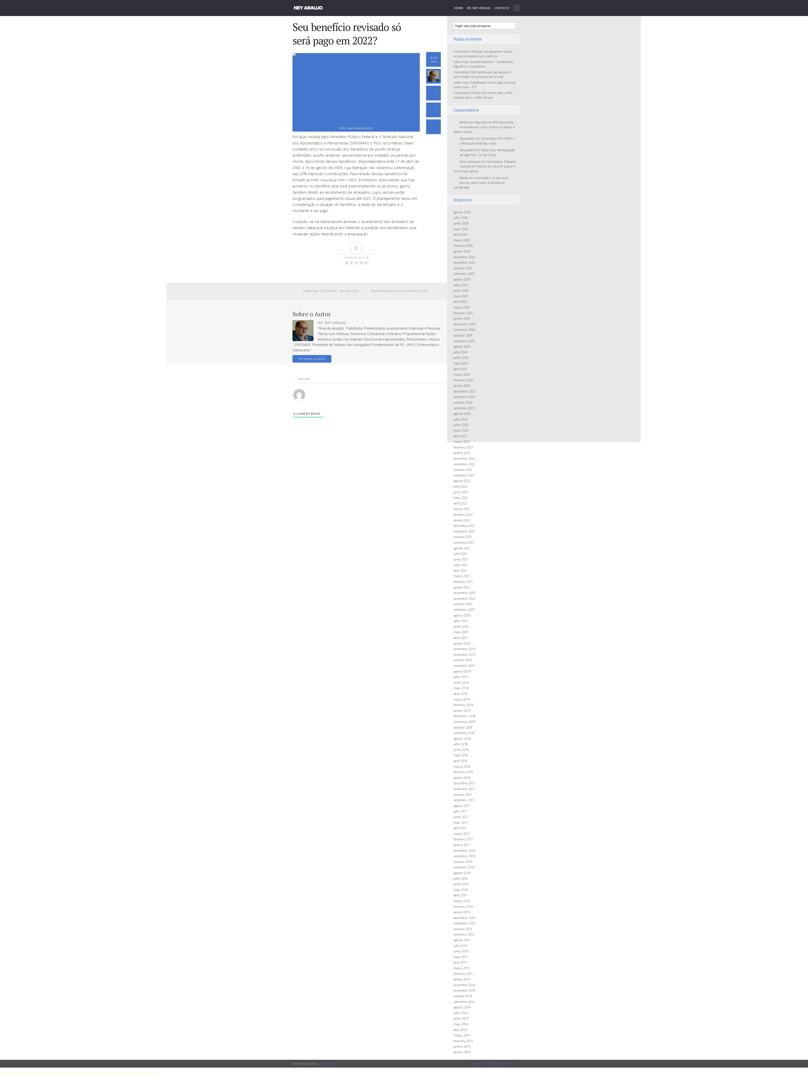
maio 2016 (460, 890)
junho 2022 (461, 492)
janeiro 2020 (461, 643)
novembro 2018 (464, 722)
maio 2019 (460, 688)
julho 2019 (460, 677)
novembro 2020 (464, 599)
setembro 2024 (463, 341)
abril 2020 (460, 638)
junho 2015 (461, 951)
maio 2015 (460, 957)
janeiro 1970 (461, 1052)
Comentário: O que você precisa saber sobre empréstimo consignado (480, 182)
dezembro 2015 (464, 918)
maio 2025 (460, 296)
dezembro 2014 (464, 985)
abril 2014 (460, 1030)
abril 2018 (460, 761)
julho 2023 (460, 419)
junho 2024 (461, 358)
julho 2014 (460, 1013)
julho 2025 (460, 285)
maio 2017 (460, 823)
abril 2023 (460, 436)
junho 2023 (461, 425)
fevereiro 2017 (463, 839)
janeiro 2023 (461, 453)
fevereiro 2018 (463, 772)
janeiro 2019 (461, 711)
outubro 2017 (462, 795)
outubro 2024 (462, 335)
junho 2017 (461, 817)
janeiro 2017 (461, 845)
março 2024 (461, 374)
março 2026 (461, 240)
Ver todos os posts (312, 359)
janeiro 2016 (461, 912)
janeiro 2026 (461, 251)
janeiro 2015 (461, 979)
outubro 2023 (462, 402)
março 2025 (461, 307)
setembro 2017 (463, 800)
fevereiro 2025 (463, 313)
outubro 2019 (462, 660)
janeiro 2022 (461, 520)
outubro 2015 (462, 929)
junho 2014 (461, 1018)
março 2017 (461, 834)
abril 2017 (460, 828)
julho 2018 (460, 744)
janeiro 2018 (461, 778)
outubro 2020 (462, 604)
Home (458, 8)
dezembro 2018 (464, 716)
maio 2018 (460, 755)
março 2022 (461, 509)
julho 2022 (460, 487)
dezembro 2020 (464, 593)
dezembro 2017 (464, 783)
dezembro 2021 (464, 526)
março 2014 (461, 1035)
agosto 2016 (461, 873)
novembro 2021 (464, 531)
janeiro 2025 (461, 318)
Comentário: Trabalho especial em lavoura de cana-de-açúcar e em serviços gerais (484, 166)
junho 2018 (461, 750)
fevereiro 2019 (463, 705)
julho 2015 (460, 946)
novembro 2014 (464, 990)
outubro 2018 (462, 727)
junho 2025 (461, 290)
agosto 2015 (461, 940)
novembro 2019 (464, 655)
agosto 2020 (461, 615)
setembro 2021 (463, 543)
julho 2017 (460, 811)
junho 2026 (461, 223)
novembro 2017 (464, 789)
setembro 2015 (463, 934)
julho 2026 (460, 218)
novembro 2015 (464, 923)
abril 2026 (460, 234)
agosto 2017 (461, 806)
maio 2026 (460, 229)
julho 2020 (460, 621)
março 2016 (461, 901)
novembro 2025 (464, 262)
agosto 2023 (461, 414)
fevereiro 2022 (463, 515)
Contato (501, 8)
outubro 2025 (462, 268)
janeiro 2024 (461, 386)
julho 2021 (460, 554)
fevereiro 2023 (463, 447)
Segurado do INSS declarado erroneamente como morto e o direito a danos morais (484, 127)
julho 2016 (460, 879)
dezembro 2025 (464, 257)
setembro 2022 (463, 475)
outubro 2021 (462, 537)
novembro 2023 (464, 397)
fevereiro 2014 (463, 1041)
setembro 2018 (463, 733)
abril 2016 (460, 895)
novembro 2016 (464, 856)
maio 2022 (460, 498)
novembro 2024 (464, 330)
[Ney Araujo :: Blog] (308, 7)
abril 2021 (460, 571)
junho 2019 (461, 683)
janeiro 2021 (461, 587)
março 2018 (461, 767)
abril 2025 (460, 302)
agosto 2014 (461, 1007)
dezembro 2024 (464, 324)
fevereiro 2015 (463, 974)
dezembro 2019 (464, 649)
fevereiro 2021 (463, 582)
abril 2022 (460, 503)
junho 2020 (461, 627)
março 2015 (461, 968)
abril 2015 (460, 962)
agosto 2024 (461, 346)
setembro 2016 (463, 867)
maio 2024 (460, 363)
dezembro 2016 (464, 851)
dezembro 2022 (464, 459)
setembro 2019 (463, 666)
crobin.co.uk (326, 1063)
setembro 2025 (463, 274)
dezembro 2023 (464, 391)
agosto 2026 (461, 212)
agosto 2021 (461, 548)
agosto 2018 (461, 739)
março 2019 (461, 699)
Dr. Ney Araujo (479, 8)
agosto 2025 (461, 279)
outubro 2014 (462, 996)
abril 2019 (460, 694)
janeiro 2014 (461, 1046)
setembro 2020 (463, 610)
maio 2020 (460, 632)
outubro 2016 (462, 862)
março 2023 (461, 442)
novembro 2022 (464, 464)
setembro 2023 (463, 408)
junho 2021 (461, 559)
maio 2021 (460, 565)
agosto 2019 (461, 671)
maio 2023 (460, 431)
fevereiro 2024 (463, 380)
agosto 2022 (461, 481)
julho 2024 (460, 352)
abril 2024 (460, 369)
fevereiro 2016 (463, 907)
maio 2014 (460, 1024)
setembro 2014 (463, 1002)
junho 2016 (461, 884)
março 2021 (461, 576)
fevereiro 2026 (463, 246)
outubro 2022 (462, 470)
